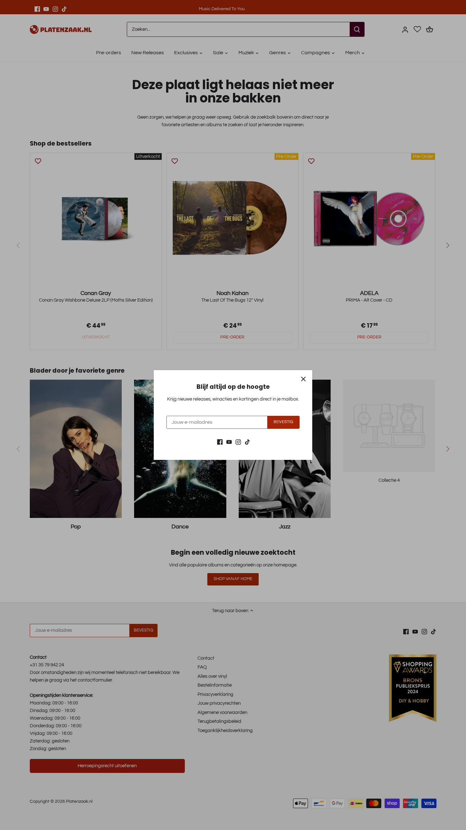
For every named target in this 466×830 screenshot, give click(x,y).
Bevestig (283, 422)
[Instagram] (238, 441)
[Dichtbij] (303, 379)
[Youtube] (229, 441)
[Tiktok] (247, 441)
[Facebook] (220, 441)
